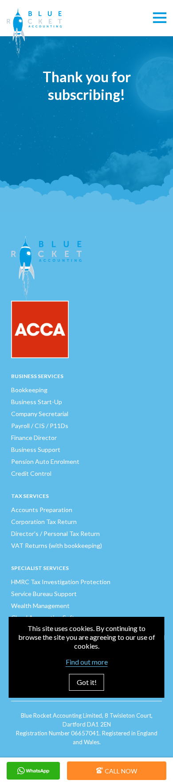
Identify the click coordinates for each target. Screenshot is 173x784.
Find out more (87, 662)
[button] (159, 18)
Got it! (87, 682)
